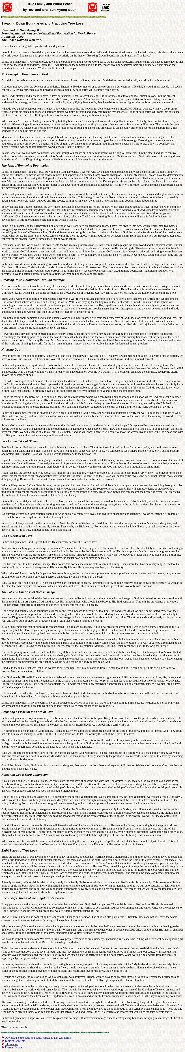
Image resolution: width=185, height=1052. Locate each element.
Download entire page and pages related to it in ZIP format (38, 1037)
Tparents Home (13, 1047)
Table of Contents (15, 1040)
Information (11, 1044)
